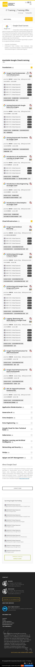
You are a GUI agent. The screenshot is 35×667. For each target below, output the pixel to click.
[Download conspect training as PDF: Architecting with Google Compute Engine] (30, 254)
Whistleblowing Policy (7, 624)
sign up (29, 84)
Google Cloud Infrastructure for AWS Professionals (17, 352)
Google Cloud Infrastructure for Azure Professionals (17, 371)
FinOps (4, 452)
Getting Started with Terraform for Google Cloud (17, 139)
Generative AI (7, 412)
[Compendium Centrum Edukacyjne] (8, 4)
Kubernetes (9, 132)
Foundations (6, 67)
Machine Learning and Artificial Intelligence (13, 441)
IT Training (28, 661)
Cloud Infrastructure (9, 100)
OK (22, 665)
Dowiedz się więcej (28, 665)
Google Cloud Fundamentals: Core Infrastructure (16, 74)
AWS (15, 364)
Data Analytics (7, 418)
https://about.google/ (24, 478)
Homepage (20, 13)
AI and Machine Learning (9, 178)
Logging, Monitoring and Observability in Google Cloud (16, 320)
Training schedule (17, 557)
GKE (4, 132)
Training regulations (7, 621)
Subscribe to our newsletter (11, 599)
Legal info (4, 618)
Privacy (4, 620)
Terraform (6, 151)
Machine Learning (23, 178)
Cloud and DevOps (24, 98)
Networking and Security (11, 447)
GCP (17, 100)
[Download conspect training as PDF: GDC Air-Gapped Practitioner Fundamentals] (30, 388)
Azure (15, 383)
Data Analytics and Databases (11, 197)
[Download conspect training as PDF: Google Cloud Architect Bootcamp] (30, 227)
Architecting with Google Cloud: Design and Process (17, 287)
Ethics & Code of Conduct (8, 623)
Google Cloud (7, 98)
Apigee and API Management (13, 458)
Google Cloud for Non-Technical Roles (14, 429)
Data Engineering (8, 423)
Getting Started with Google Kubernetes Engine (16, 107)
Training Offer (28, 13)
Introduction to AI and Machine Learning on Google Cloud (17, 158)
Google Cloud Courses (20, 26)
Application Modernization (12, 407)
